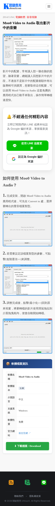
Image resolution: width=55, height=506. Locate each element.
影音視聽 (32, 17)
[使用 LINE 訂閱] (44, 482)
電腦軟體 (20, 17)
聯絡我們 (18, 496)
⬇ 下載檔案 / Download (27, 446)
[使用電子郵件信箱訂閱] (27, 482)
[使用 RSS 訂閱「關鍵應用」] (11, 482)
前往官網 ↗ (25, 433)
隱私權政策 (35, 496)
